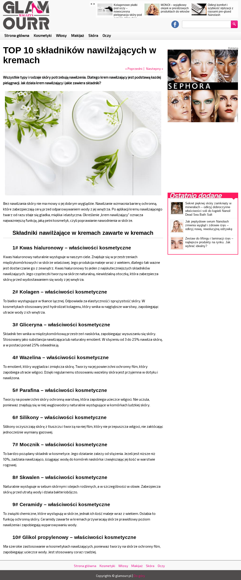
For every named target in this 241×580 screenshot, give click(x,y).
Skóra (93, 35)
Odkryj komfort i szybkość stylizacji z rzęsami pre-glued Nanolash (220, 10)
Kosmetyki (43, 35)
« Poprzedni (133, 69)
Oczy (107, 35)
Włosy (61, 35)
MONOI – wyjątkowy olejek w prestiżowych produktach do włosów (175, 8)
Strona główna (16, 35)
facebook (175, 24)
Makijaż (77, 35)
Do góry (139, 576)
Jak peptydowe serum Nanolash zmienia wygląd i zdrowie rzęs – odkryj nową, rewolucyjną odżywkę (208, 225)
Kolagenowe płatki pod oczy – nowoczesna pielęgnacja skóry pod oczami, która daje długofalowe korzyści (128, 13)
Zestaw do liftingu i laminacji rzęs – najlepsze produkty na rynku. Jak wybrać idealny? (209, 242)
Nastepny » (154, 69)
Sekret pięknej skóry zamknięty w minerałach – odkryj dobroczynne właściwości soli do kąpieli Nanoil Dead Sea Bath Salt (208, 209)
